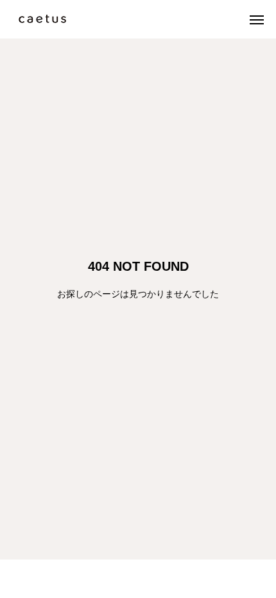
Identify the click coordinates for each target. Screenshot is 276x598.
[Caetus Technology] (42, 19)
